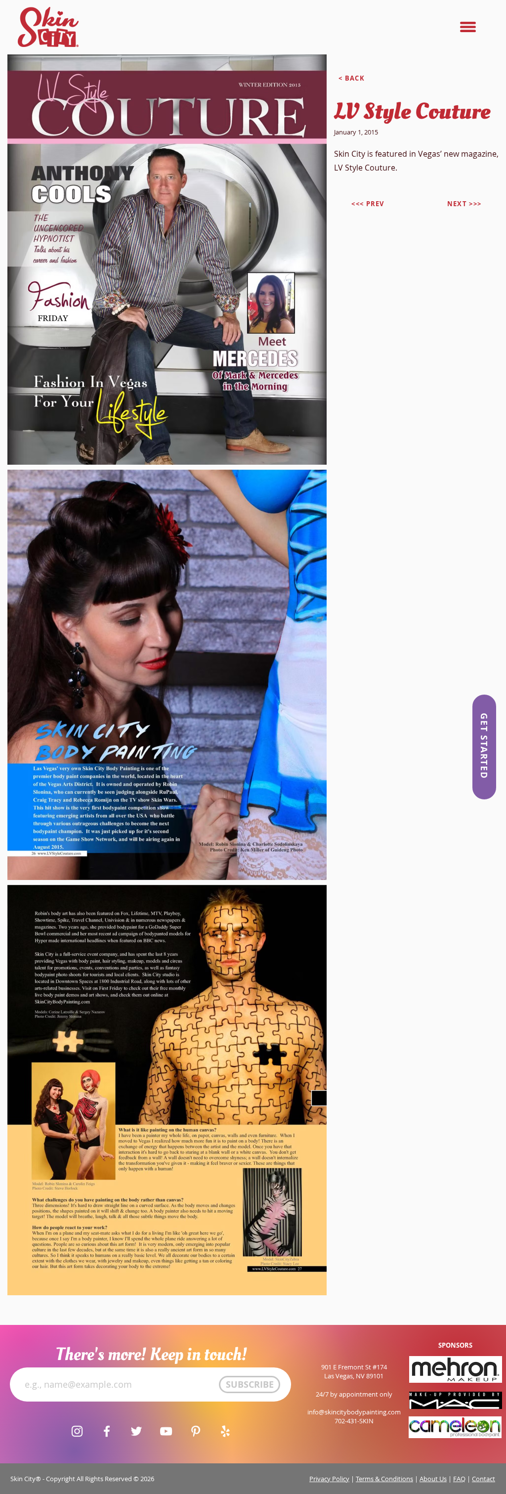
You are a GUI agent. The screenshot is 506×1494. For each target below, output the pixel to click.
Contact (483, 1478)
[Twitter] (136, 1431)
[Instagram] (77, 1431)
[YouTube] (166, 1431)
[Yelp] (225, 1431)
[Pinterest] (195, 1431)
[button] (468, 27)
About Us (433, 1478)
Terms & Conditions (384, 1478)
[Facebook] (106, 1431)
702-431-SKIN (354, 1420)
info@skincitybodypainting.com (354, 1411)
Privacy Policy (329, 1478)
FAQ (459, 1478)
